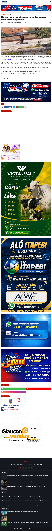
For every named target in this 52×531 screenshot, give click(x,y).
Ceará (9, 59)
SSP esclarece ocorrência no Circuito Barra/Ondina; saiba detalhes (22, 511)
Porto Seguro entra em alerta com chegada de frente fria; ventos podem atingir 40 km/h (22, 496)
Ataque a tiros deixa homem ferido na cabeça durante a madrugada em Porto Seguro (26, 486)
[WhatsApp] (19, 107)
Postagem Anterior (6, 141)
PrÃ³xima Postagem (46, 141)
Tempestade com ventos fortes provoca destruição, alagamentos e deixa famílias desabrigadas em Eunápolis (25, 501)
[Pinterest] (17, 107)
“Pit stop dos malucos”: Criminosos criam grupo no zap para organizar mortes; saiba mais (27, 522)
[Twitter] (14, 107)
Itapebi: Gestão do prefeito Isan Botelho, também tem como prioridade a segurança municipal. (28, 517)
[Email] (22, 107)
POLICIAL (9, 14)
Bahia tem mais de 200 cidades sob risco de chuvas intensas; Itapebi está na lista (20, 505)
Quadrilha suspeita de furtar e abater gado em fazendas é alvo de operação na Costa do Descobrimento (27, 476)
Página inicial (4, 14)
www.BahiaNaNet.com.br (23, 528)
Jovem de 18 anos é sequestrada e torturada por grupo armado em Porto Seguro (25, 481)
